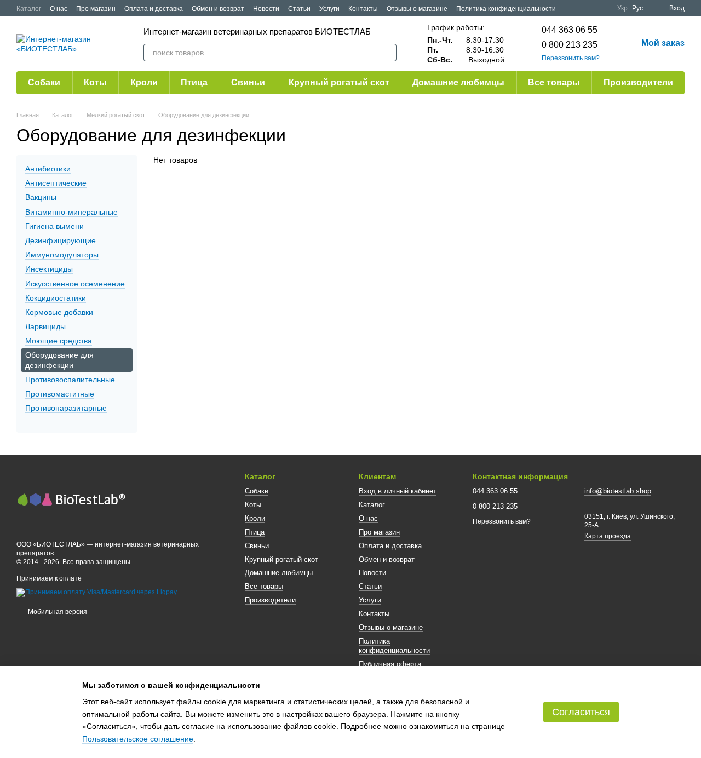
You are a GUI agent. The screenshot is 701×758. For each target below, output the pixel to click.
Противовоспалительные (70, 379)
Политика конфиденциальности (506, 9)
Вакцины (40, 197)
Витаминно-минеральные (71, 212)
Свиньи (248, 82)
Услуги (329, 9)
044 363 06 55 (569, 30)
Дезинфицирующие (60, 240)
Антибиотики (48, 168)
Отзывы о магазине (417, 9)
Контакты (363, 9)
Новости (266, 9)
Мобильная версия (56, 612)
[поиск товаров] (388, 52)
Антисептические (56, 183)
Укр (622, 8)
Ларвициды (45, 326)
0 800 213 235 (569, 44)
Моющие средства (58, 340)
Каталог (28, 9)
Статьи (299, 9)
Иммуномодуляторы (62, 254)
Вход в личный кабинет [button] (397, 491)
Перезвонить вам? (571, 58)
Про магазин (96, 9)
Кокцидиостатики (55, 298)
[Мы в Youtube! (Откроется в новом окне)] (588, 8)
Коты (95, 82)
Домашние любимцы (458, 82)
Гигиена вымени (54, 226)
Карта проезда (607, 536)
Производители (638, 82)
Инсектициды (49, 269)
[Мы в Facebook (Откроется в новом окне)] (575, 8)
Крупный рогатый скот (339, 82)
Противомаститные (59, 393)
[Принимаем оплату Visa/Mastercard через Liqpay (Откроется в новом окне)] (96, 592)
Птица (194, 82)
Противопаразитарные (66, 408)
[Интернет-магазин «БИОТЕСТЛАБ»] (71, 498)
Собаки (44, 82)
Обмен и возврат (218, 9)
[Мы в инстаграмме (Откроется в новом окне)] (601, 8)
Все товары (554, 82)
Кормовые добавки (59, 312)
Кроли (144, 82)
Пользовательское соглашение (137, 738)
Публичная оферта (390, 664)
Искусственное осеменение (75, 283)
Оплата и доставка (153, 9)
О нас (58, 9)
